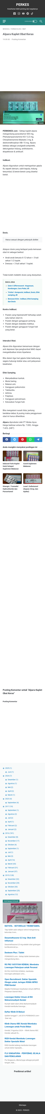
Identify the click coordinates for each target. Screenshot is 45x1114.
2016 (9, 833)
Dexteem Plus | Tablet (14, 952)
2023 (8, 799)
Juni (11, 772)
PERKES (22, 5)
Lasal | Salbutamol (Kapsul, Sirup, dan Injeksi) (30, 489)
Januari (12, 829)
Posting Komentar (19, 39)
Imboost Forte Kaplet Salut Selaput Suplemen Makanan (11, 466)
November (13, 841)
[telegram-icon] (27, 14)
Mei (10, 787)
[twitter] (14, 439)
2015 (9, 875)
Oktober (12, 845)
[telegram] (38, 439)
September (13, 803)
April (11, 791)
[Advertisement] (22, 66)
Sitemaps (22, 1105)
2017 (9, 806)
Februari (12, 826)
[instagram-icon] (19, 14)
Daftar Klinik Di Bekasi (15, 1012)
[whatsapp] (30, 439)
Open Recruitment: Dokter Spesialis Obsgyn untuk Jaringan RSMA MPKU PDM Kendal (21, 982)
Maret (11, 795)
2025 (8, 768)
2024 (8, 776)
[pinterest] (22, 439)
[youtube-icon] (23, 14)
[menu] (6, 21)
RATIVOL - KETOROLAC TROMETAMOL (22, 926)
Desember (13, 780)
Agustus (12, 783)
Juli (10, 818)
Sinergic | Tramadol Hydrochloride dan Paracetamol (10, 489)
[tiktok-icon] (32, 14)
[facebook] (7, 439)
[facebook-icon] (14, 14)
